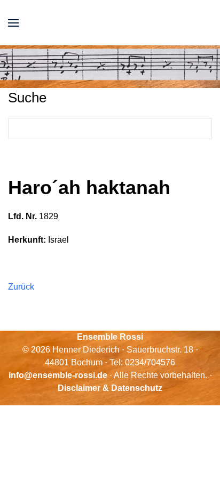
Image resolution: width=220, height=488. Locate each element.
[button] (13, 22)
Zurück (21, 286)
